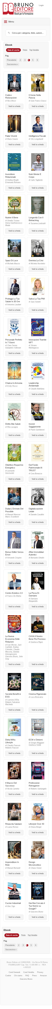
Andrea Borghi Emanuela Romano (13, 181)
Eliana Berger (36, 827)
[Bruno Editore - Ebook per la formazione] (18, 9)
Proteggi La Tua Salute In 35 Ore (12, 300)
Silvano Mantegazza (34, 346)
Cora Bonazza (36, 474)
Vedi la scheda (14, 106)
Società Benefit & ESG (13, 695)
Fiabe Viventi (11, 136)
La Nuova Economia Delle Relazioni (12, 639)
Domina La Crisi (36, 260)
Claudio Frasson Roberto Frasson (12, 746)
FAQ (27, 976)
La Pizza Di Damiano (34, 594)
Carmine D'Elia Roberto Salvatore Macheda (12, 702)
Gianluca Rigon (37, 642)
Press (34, 976)
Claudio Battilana (37, 389)
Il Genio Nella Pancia (35, 96)
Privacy (40, 972)
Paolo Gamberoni (38, 430)
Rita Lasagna (12, 427)
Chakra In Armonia (13, 383)
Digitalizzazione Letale (36, 510)
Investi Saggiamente (35, 425)
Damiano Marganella (33, 600)
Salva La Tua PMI (37, 299)
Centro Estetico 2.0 (14, 593)
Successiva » (12, 64)
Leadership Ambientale (34, 384)
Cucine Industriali (13, 903)
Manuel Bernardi (13, 868)
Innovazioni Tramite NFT (37, 341)
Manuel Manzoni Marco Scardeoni (12, 516)
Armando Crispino (14, 558)
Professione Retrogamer (34, 784)
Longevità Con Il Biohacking (36, 218)
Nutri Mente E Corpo (35, 175)
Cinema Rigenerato (37, 694)
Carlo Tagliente (37, 180)
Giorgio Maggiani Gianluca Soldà (36, 744)
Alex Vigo (11, 906)
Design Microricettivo (35, 863)
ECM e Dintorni (36, 740)
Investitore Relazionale (10, 175)
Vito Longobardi (37, 139)
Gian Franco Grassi (38, 101)
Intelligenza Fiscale (37, 136)
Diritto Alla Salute (13, 424)
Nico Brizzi (11, 101)
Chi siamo (18, 976)
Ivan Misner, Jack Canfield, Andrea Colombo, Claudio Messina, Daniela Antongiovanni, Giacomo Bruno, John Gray (14, 652)
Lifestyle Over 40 (36, 824)
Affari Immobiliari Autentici (36, 553)
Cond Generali (14, 972)
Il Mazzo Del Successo (11, 784)
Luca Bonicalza (37, 697)
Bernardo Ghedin (37, 558)
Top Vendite (34, 50)
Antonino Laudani (14, 305)
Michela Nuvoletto (38, 264)
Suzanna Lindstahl (38, 223)
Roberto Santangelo (38, 789)
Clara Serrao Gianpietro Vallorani (13, 346)
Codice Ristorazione (11, 96)
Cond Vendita (28, 972)
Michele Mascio (13, 264)
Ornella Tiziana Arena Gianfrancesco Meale (13, 223)
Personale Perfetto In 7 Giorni (13, 341)
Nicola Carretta (13, 789)
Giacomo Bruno (37, 912)
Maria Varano (12, 139)
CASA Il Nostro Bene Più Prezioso (37, 637)
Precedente (11, 60)
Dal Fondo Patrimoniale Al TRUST (35, 468)
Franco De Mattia (14, 596)
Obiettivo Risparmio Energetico (14, 466)
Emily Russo (12, 386)
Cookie (8, 976)
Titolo (25, 50)
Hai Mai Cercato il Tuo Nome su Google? (37, 906)
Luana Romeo (12, 827)
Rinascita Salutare (13, 824)
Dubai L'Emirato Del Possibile (14, 510)
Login (41, 5)
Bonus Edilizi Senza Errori (14, 553)
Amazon (43, 976)
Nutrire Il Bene (11, 217)
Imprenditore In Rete (12, 863)
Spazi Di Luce (11, 260)
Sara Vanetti (36, 302)
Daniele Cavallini (37, 515)
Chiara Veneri (36, 868)
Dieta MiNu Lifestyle (10, 741)
